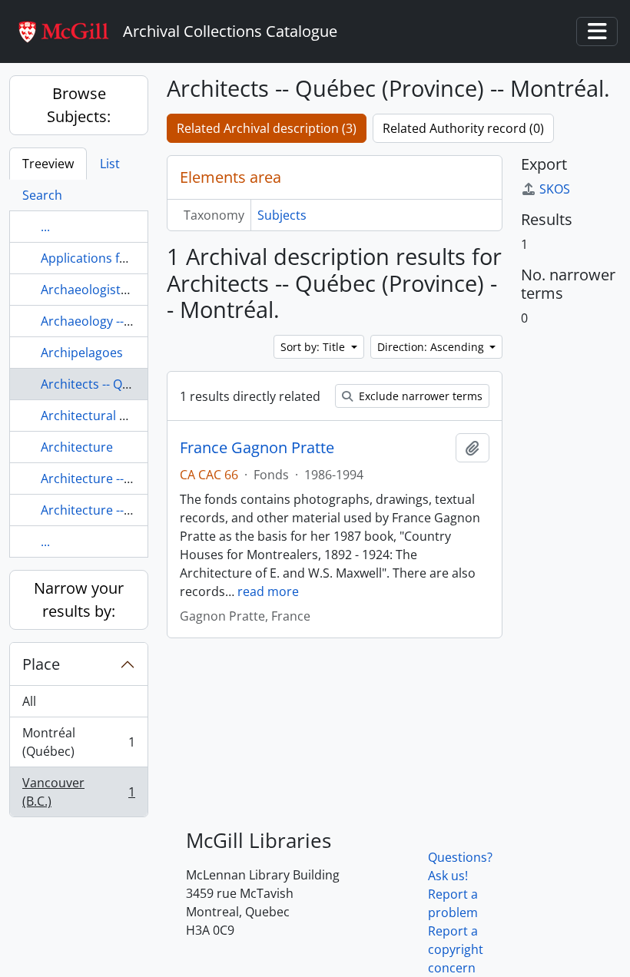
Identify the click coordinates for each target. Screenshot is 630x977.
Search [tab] (42, 195)
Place (41, 664)
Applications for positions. (116, 258)
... (45, 226)
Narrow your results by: (79, 599)
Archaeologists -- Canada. (114, 289)
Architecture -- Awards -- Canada (134, 510)
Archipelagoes (82, 352)
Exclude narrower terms (419, 396)
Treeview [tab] (48, 163)
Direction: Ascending (432, 346)
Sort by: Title (314, 346)
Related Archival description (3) (266, 128)
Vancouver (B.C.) (78, 792)
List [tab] (110, 163)
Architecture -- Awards (105, 478)
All (29, 701)
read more (268, 591)
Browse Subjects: (79, 105)
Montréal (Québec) (78, 742)
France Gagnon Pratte (257, 448)
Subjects (282, 215)
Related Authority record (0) (463, 128)
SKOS (554, 188)
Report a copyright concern (455, 949)
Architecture (77, 447)
